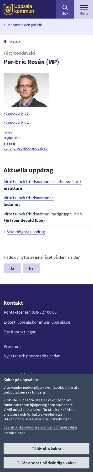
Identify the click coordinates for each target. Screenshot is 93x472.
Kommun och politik (25, 24)
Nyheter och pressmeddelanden (32, 356)
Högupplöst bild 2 (16, 122)
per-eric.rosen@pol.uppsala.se (26, 148)
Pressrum (12, 346)
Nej (31, 268)
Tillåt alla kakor (46, 449)
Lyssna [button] (14, 41)
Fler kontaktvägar (20, 332)
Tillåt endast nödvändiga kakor (46, 463)
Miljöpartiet (12, 138)
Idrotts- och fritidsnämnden (29, 197)
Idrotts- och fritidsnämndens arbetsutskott (43, 181)
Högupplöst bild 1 (16, 113)
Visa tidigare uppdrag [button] (26, 231)
